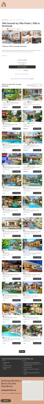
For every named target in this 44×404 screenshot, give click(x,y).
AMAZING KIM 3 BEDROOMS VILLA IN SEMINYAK (11, 167)
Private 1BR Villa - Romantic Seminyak (10, 317)
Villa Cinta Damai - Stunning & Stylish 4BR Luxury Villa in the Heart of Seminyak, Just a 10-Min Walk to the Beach (32, 364)
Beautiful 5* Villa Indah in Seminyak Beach (10, 274)
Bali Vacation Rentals (7, 365)
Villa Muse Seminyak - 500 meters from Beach (31, 274)
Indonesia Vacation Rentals (7, 368)
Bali (14, 19)
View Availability (16, 107)
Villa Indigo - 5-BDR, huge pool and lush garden (11, 338)
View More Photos (6, 42)
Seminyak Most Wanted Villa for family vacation (32, 338)
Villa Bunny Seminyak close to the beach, (10, 124)
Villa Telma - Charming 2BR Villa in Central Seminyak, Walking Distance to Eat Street (31, 168)
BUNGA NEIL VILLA (6, 253)
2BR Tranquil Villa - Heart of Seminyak (30, 295)
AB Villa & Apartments (27, 102)
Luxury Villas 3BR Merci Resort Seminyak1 (10, 210)
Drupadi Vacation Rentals (6, 363)
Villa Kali (25, 124)
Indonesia (11, 19)
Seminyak (18, 19)
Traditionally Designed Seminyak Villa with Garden (31, 373)
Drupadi (22, 19)
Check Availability (22, 67)
